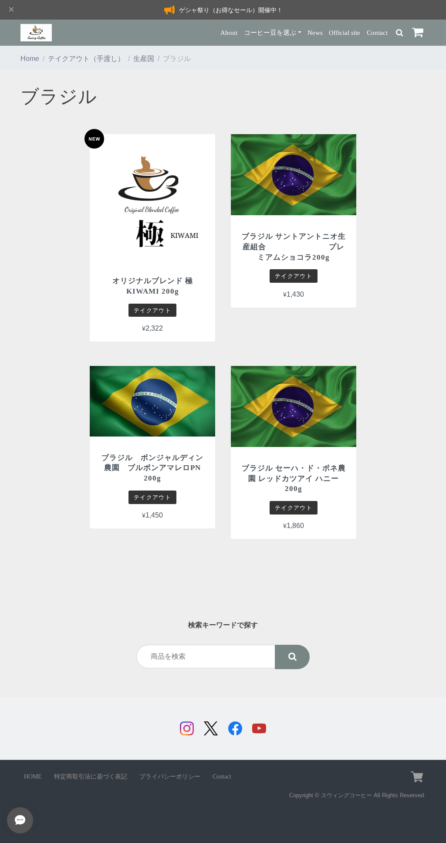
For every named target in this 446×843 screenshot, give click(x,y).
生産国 (143, 58)
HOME (33, 776)
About (228, 32)
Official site (344, 32)
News (315, 32)
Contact (377, 32)
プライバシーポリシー (169, 776)
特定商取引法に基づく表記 (90, 776)
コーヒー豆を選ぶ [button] (270, 32)
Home (29, 58)
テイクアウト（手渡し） (86, 58)
